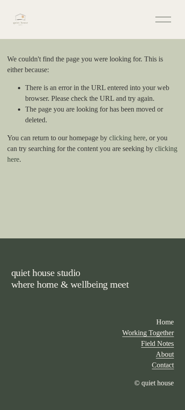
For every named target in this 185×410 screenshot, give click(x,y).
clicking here (127, 138)
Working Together (148, 333)
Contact (163, 365)
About (165, 354)
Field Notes (157, 343)
